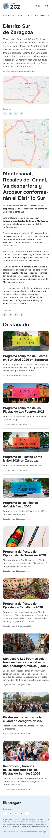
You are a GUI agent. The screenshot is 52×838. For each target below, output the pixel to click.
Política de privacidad (10, 832)
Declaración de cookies (28, 832)
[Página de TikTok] (21, 813)
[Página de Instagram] (16, 813)
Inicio (38, 5)
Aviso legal (42, 832)
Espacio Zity (9, 15)
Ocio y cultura (25, 15)
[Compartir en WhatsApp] (16, 113)
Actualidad (40, 15)
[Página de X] (10, 813)
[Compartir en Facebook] (5, 113)
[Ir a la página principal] (11, 6)
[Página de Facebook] (5, 813)
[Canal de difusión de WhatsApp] (27, 813)
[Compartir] (21, 113)
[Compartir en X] (10, 113)
